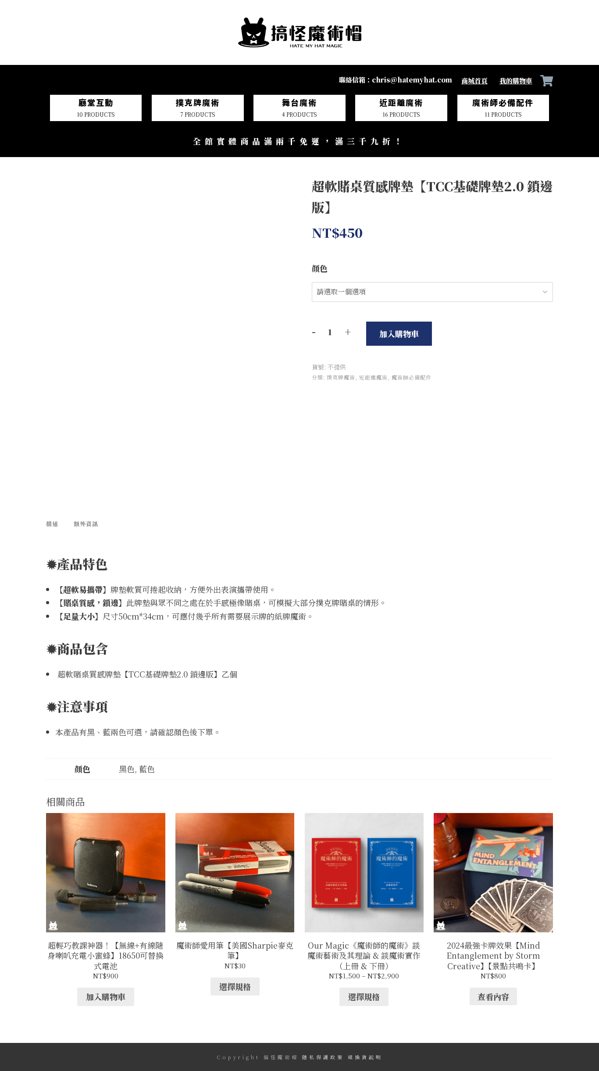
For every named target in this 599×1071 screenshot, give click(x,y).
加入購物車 (399, 333)
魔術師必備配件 (411, 377)
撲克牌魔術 (341, 377)
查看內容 (493, 893)
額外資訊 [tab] (86, 458)
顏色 (320, 268)
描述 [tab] (52, 458)
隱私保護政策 (323, 1056)
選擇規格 (235, 883)
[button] (276, 191)
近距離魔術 (373, 377)
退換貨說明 (365, 1056)
